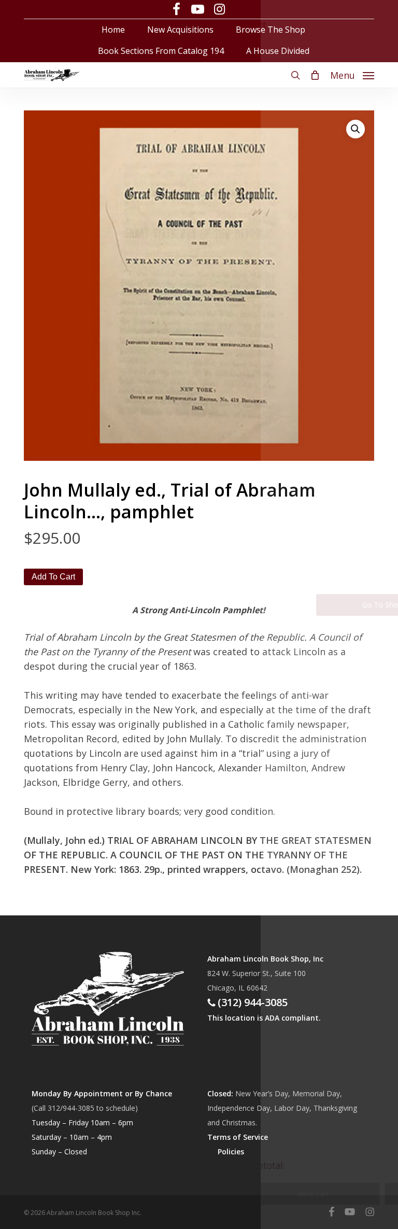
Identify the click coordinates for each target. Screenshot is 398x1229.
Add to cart (53, 576)
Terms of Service (237, 1137)
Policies (231, 1151)
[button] (352, 73)
